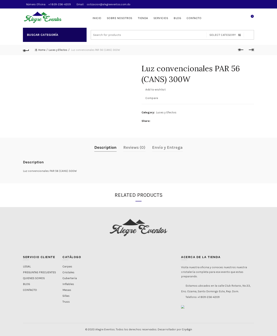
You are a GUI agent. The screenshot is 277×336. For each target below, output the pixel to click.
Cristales (68, 272)
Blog (177, 18)
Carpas (67, 266)
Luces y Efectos (58, 49)
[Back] (26, 50)
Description (105, 147)
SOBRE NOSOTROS (119, 18)
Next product (251, 50)
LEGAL (27, 266)
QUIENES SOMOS (34, 278)
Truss (66, 301)
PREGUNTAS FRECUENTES (39, 272)
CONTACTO (194, 18)
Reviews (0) (134, 147)
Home (41, 49)
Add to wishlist (155, 89)
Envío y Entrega (167, 147)
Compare (151, 98)
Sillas (66, 296)
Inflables (68, 284)
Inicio (96, 18)
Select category (222, 35)
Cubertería (69, 278)
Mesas (66, 290)
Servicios (161, 18)
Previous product (241, 50)
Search (249, 34)
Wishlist (252, 16)
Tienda (143, 18)
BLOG (26, 284)
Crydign (187, 329)
